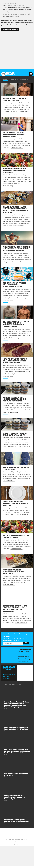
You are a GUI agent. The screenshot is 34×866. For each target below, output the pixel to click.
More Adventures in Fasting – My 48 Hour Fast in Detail (16, 504)
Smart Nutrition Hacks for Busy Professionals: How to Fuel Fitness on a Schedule (15, 210)
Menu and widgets (31, 74)
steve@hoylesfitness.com (18, 841)
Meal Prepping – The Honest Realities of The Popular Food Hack (14, 399)
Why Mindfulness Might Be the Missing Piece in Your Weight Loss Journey (16, 249)
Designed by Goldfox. (17, 844)
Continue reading (25, 111)
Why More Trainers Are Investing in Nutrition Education (14, 171)
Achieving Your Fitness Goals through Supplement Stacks (14, 285)
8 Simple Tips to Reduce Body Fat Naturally (14, 99)
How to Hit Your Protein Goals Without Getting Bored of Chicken (15, 361)
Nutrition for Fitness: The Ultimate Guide (16, 537)
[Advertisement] (17, 49)
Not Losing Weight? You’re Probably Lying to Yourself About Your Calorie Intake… (16, 324)
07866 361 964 (23, 839)
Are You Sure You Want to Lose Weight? (16, 468)
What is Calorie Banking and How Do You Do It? (15, 434)
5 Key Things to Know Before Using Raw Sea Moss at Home (14, 134)
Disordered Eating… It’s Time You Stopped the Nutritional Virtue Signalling (15, 608)
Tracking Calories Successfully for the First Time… (13, 572)
